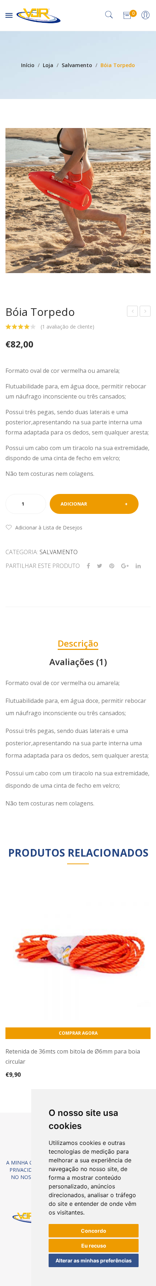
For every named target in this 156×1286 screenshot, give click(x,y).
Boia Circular (133, 312)
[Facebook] (88, 566)
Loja (48, 65)
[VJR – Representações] (38, 14)
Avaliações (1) (78, 662)
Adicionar (74, 503)
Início (27, 65)
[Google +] (125, 566)
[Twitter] (99, 566)
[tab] (78, 643)
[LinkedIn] (138, 566)
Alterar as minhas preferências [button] (94, 1260)
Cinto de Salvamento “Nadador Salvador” (145, 312)
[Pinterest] (111, 566)
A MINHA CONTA (26, 1162)
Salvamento (77, 65)
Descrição (78, 643)
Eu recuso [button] (93, 1245)
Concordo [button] (93, 1231)
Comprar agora (78, 1033)
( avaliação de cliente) (67, 326)
